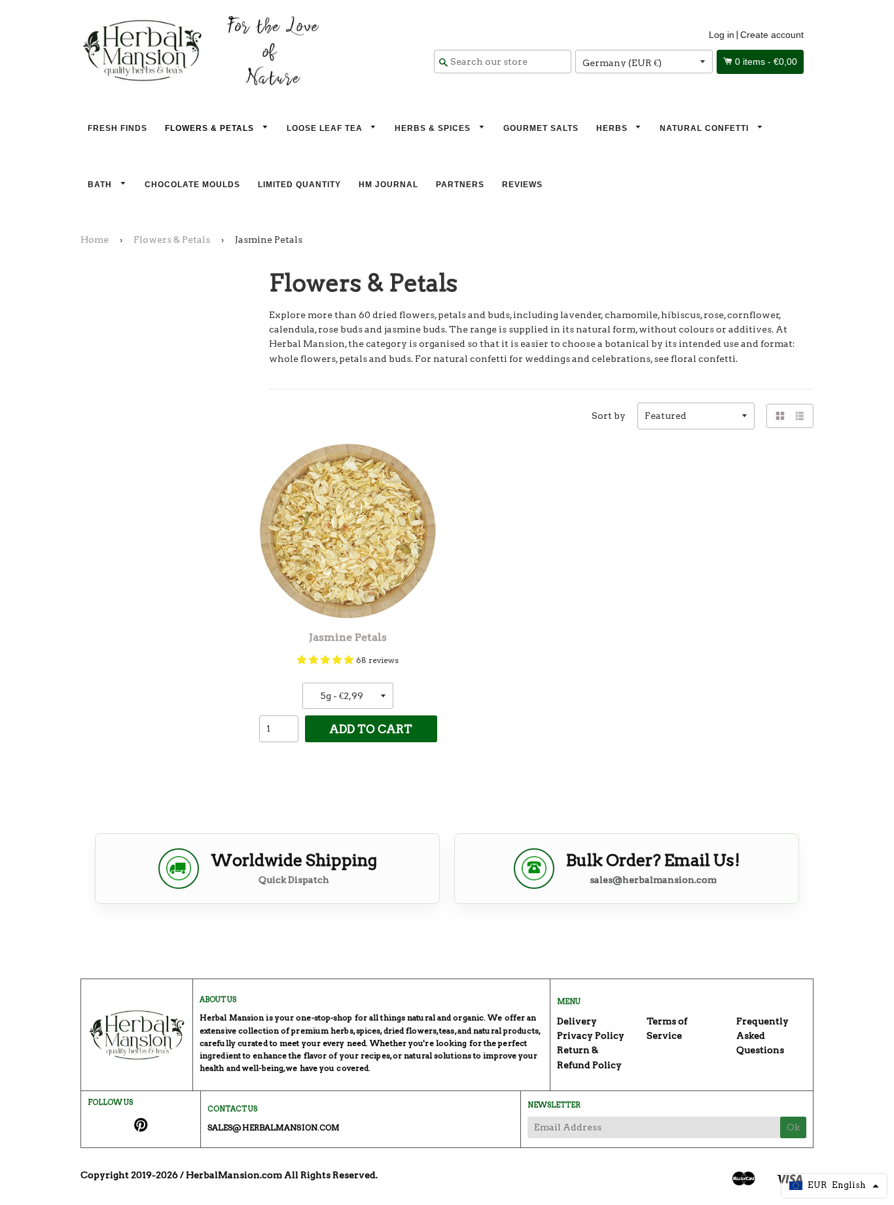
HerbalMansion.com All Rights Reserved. (282, 1175)
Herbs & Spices (434, 128)
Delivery (577, 1021)
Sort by (609, 415)
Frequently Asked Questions (762, 1036)
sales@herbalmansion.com (653, 879)
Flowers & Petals (211, 128)
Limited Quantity (299, 184)
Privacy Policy (590, 1035)
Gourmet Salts (541, 128)
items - (766, 61)
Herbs (613, 128)
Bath (101, 184)
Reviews (522, 184)
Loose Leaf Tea (326, 128)
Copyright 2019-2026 (129, 1175)
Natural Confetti (705, 128)
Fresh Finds (117, 128)
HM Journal (388, 184)
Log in (721, 34)
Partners (460, 184)
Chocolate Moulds (192, 184)
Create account (772, 34)
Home (94, 239)
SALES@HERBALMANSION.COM (273, 1127)
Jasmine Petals (348, 637)
